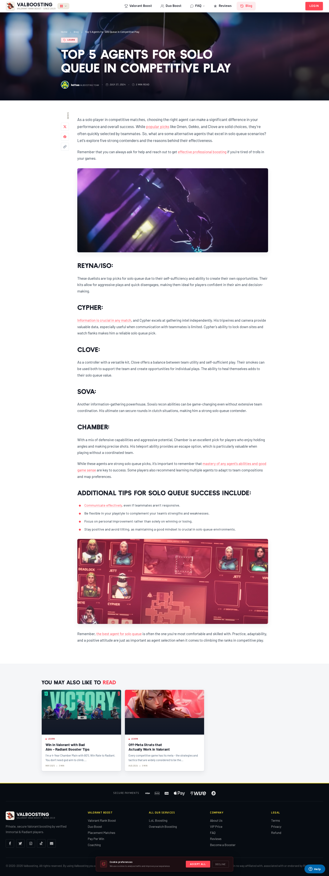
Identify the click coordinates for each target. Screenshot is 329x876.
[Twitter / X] (20, 843)
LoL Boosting (158, 820)
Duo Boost (173, 6)
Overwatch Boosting (163, 826)
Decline (220, 864)
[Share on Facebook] (65, 137)
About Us (216, 820)
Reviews (225, 6)
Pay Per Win (96, 839)
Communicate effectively (103, 505)
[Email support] (51, 843)
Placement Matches (101, 832)
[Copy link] (65, 147)
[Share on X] (65, 127)
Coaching (94, 845)
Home (64, 32)
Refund (276, 832)
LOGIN (314, 6)
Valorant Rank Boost (102, 820)
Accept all (198, 864)
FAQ (198, 6)
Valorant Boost (140, 6)
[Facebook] (10, 843)
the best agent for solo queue (119, 634)
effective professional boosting (202, 152)
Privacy (276, 826)
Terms (275, 820)
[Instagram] (31, 843)
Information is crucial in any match (104, 320)
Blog (248, 6)
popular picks (157, 126)
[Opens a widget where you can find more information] (314, 869)
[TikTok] (41, 843)
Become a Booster (223, 845)
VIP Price (216, 826)
